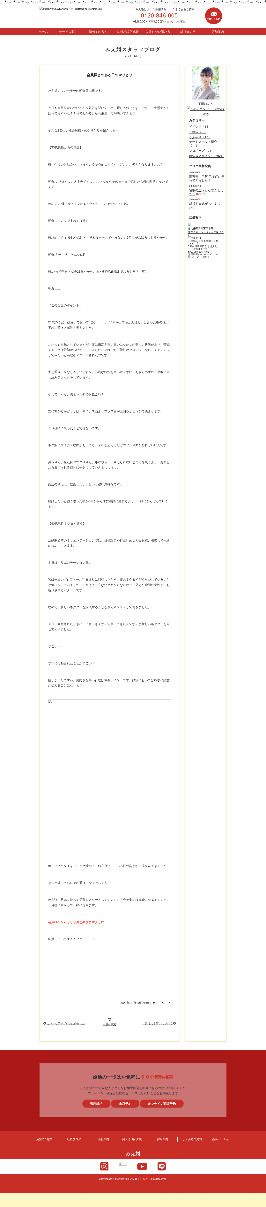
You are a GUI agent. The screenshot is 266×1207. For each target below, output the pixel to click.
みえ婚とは (142, 9)
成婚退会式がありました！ (204, 205)
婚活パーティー (221, 1139)
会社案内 (103, 1139)
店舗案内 (217, 31)
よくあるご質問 (184, 9)
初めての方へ (98, 31)
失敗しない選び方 (157, 31)
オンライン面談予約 (162, 1103)
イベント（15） (200, 126)
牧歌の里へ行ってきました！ (206, 192)
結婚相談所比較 (128, 31)
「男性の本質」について (157, 1023)
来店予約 (260, 578)
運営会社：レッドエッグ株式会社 (206, 234)
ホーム (43, 31)
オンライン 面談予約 (260, 648)
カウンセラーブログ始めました (65, 1023)
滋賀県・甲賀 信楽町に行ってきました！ (206, 178)
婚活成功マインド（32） (206, 156)
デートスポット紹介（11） (203, 143)
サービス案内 (68, 31)
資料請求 (260, 613)
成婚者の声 (188, 31)
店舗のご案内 (44, 1139)
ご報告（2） (197, 132)
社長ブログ (74, 1139)
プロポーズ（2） (201, 150)
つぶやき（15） (200, 137)
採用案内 (162, 1139)
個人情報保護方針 (133, 1139)
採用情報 (160, 9)
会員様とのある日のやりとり (109, 75)
